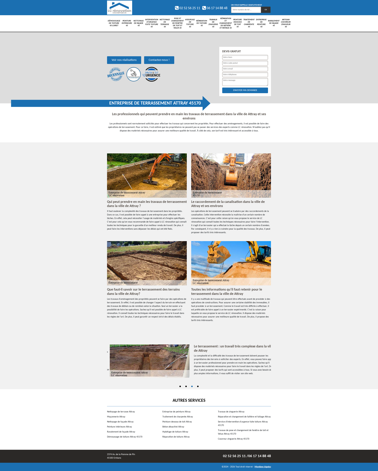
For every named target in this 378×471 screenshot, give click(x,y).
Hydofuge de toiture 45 (190, 23)
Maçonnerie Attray (116, 417)
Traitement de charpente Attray (177, 417)
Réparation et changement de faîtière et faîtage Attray (244, 417)
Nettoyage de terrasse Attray (121, 412)
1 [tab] (180, 386)
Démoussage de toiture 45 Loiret (114, 23)
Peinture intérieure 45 (127, 23)
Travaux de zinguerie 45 (213, 23)
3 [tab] (192, 386)
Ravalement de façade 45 (274, 23)
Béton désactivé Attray (173, 427)
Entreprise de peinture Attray (176, 412)
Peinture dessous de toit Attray (177, 422)
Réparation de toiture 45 (201, 23)
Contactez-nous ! (159, 60)
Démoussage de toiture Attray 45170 (124, 437)
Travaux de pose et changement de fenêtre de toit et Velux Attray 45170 (243, 432)
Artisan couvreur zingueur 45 (286, 23)
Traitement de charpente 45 (249, 23)
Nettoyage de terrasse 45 (165, 23)
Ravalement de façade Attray (121, 432)
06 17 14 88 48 (216, 8)
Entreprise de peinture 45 (261, 23)
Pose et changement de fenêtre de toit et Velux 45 (177, 23)
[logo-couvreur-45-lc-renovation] (119, 8)
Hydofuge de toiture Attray (175, 432)
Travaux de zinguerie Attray (231, 412)
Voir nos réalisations (124, 60)
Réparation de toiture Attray (176, 437)
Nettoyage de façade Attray (120, 422)
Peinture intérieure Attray (119, 427)
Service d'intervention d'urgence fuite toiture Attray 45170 (243, 424)
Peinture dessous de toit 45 (237, 23)
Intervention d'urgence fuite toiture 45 (151, 23)
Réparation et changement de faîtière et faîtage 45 (225, 23)
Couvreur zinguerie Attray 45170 (233, 439)
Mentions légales (263, 467)
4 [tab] (198, 386)
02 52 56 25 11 (189, 8)
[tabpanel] (189, 361)
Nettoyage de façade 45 (138, 23)
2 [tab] (186, 386)
